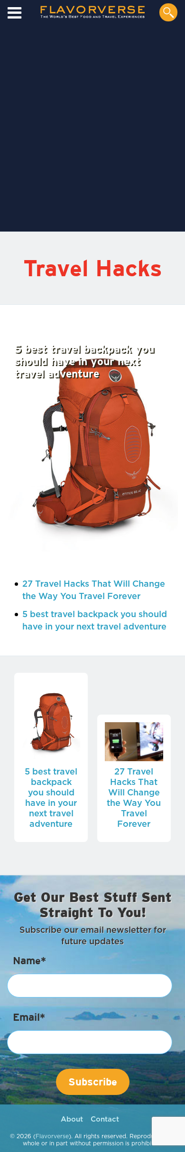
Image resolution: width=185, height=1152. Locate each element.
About (72, 1119)
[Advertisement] (92, 130)
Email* (29, 1017)
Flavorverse (52, 1136)
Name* (29, 960)
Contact (105, 1119)
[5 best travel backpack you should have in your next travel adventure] (92, 438)
